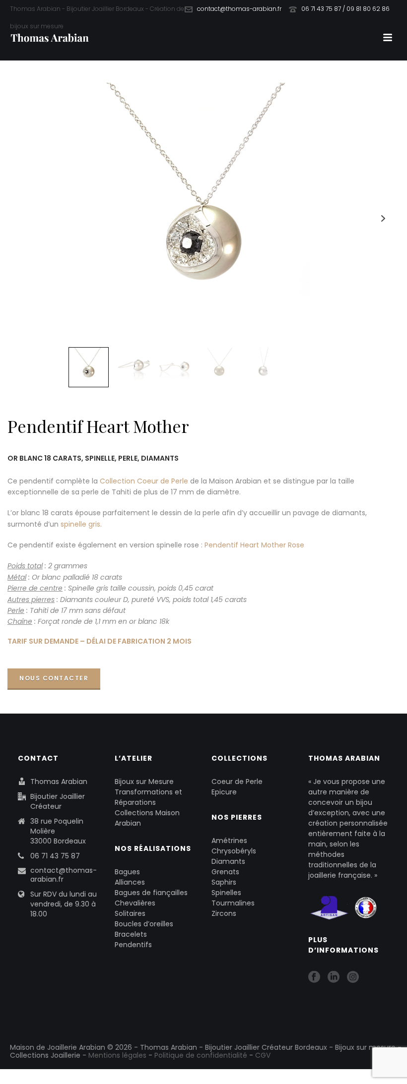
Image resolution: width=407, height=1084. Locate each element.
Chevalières (135, 903)
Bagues (127, 872)
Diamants (228, 861)
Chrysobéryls (233, 851)
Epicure (224, 792)
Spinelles (226, 893)
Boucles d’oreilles (144, 924)
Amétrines (229, 840)
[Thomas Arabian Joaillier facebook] (314, 977)
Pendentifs (133, 945)
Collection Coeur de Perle (144, 481)
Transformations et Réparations (148, 797)
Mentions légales (117, 1055)
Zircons (223, 913)
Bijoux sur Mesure (144, 781)
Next (383, 218)
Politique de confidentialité (200, 1055)
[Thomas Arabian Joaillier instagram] (353, 977)
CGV (263, 1055)
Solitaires (130, 913)
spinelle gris (80, 524)
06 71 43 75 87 (55, 855)
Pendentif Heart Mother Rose (254, 545)
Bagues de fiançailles (151, 893)
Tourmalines (233, 903)
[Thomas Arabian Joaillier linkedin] (333, 977)
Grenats (225, 872)
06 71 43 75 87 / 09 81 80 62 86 (345, 8)
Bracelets (131, 934)
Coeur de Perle (237, 781)
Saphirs (223, 882)
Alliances (130, 882)
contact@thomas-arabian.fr (239, 8)
